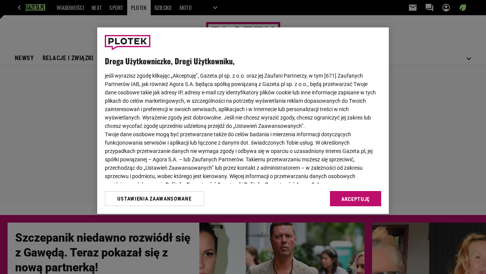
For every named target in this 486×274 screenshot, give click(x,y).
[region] (243, 120)
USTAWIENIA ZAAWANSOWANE (154, 199)
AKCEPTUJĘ (355, 199)
